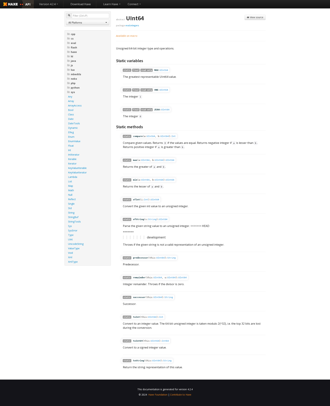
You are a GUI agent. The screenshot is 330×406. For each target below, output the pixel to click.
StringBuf (73, 217)
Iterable (72, 159)
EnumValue (74, 141)
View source (256, 17)
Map (70, 185)
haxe (74, 52)
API (27, 4)
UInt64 (164, 70)
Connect (133, 4)
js (72, 65)
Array (71, 101)
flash (74, 47)
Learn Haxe (111, 4)
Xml (70, 257)
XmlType (73, 261)
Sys (70, 226)
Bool (70, 110)
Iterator (72, 163)
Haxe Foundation (157, 394)
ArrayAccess (75, 105)
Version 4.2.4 (47, 4)
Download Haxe (80, 4)
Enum (71, 136)
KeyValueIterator (77, 172)
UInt (70, 239)
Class (71, 114)
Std (70, 208)
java (73, 60)
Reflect (72, 199)
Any (70, 96)
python (75, 87)
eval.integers (132, 25)
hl (72, 56)
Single (71, 203)
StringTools (74, 221)
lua (73, 69)
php (73, 83)
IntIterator (73, 154)
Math (71, 190)
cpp (73, 34)
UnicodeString (76, 243)
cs (72, 38)
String (71, 212)
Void (70, 252)
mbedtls (76, 74)
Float (71, 145)
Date (71, 119)
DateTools (74, 123)
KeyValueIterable (77, 168)
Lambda (72, 177)
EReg (71, 132)
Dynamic (73, 127)
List (70, 181)
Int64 (165, 341)
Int (69, 150)
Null (70, 194)
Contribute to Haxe (180, 394)
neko (74, 78)
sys (73, 92)
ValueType (74, 248)
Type (71, 235)
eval (73, 43)
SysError (72, 230)
